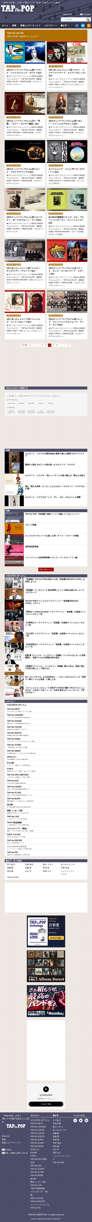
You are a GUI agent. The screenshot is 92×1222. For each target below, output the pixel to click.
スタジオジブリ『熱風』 (20, 829)
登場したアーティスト (30, 25)
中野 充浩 (65, 868)
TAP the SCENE (19, 722)
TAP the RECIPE (15, 841)
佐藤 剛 (10, 868)
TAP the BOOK (20, 800)
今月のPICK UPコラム (16, 705)
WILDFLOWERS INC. (38, 1215)
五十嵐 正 (11, 864)
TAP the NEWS (21, 752)
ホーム (5, 25)
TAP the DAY (16, 782)
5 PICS (22, 770)
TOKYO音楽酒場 (18, 824)
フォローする (46, 1104)
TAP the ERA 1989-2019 (18, 776)
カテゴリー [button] (50, 25)
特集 (14, 25)
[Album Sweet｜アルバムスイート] (46, 966)
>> (69, 345)
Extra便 (19, 764)
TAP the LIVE (17, 818)
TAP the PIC (18, 853)
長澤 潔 (46, 868)
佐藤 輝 (28, 868)
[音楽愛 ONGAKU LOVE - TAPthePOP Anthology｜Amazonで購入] (46, 931)
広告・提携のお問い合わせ (16, 1153)
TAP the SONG (21, 740)
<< (30, 345)
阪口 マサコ (48, 864)
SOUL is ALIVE (16, 835)
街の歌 (19, 806)
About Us (67, 14)
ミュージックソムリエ (19, 847)
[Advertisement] (23, 369)
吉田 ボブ (47, 871)
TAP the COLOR (17, 728)
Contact (87, 14)
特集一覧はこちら (46, 569)
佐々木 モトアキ (68, 864)
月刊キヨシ (18, 758)
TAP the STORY (17, 746)
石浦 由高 (29, 864)
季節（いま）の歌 (17, 812)
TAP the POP (12, 877)
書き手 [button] (64, 25)
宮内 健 (10, 871)
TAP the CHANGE (18, 716)
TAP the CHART (19, 788)
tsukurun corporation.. (53, 1219)
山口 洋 (28, 871)
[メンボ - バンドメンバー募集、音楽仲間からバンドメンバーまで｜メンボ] (46, 1001)
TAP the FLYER (19, 794)
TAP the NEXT (19, 710)
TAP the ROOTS (18, 734)
